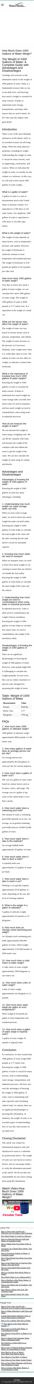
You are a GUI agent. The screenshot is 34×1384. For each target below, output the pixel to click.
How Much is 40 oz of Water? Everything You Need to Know (12, 1353)
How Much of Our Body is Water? (14, 1357)
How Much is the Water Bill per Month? (14, 1325)
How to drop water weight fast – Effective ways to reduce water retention (16, 1232)
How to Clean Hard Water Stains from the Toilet (15, 1268)
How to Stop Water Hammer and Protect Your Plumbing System (16, 1364)
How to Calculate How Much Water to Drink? (15, 1273)
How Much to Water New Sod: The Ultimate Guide (14, 1290)
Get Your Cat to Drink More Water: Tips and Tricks (16, 1249)
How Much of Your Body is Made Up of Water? (16, 1334)
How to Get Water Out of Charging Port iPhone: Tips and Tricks (16, 1264)
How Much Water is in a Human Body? (16, 1277)
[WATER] (17, 4)
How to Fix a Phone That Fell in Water (16, 1320)
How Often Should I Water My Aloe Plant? (15, 1295)
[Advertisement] (17, 27)
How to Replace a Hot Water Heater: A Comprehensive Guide (16, 1281)
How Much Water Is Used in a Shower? (16, 1236)
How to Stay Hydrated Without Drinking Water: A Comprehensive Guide (16, 1348)
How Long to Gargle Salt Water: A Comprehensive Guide (14, 1329)
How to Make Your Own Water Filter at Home (16, 1245)
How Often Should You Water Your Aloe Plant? (16, 1259)
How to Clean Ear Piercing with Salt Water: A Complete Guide (15, 1240)
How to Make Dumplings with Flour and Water (16, 1312)
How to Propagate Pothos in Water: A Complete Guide (15, 1254)
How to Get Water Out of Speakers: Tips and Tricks (16, 1286)
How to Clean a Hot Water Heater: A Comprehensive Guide (15, 1368)
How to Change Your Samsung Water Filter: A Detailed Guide (15, 1339)
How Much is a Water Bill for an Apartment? (13, 1344)
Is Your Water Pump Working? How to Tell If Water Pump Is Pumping (16, 1317)
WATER (17, 1380)
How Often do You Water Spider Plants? (16, 1360)
